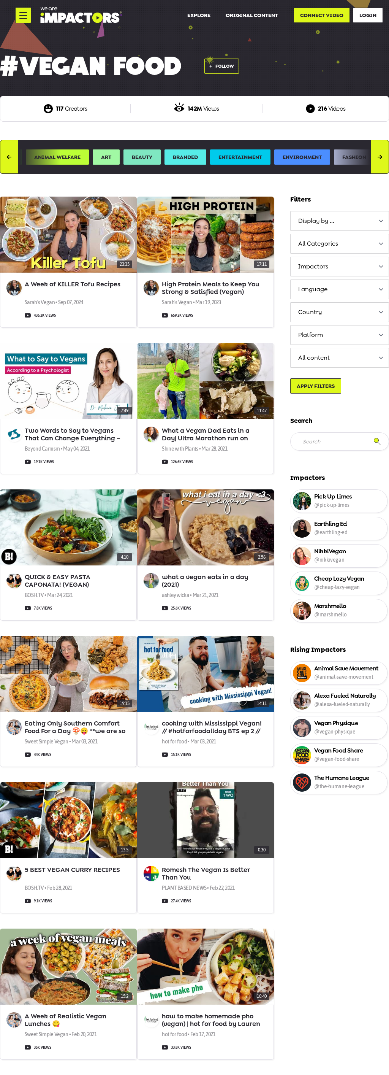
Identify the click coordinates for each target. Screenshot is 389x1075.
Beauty (142, 157)
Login (367, 15)
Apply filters (316, 386)
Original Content (252, 15)
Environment (302, 157)
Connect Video (321, 15)
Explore (198, 15)
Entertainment (240, 157)
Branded (185, 157)
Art (106, 157)
